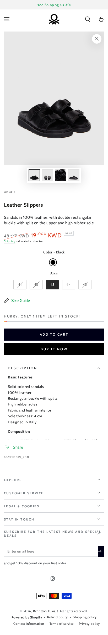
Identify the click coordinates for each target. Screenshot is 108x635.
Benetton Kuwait (45, 611)
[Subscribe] (101, 551)
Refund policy (57, 617)
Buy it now (54, 349)
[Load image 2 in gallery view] (47, 175)
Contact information (28, 624)
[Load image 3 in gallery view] (60, 175)
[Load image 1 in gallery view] (34, 175)
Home (8, 192)
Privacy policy (89, 624)
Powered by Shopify (27, 617)
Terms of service (62, 624)
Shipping (9, 241)
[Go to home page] (54, 19)
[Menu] (7, 19)
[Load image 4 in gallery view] (73, 175)
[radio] (53, 262)
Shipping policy (84, 617)
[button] (87, 19)
